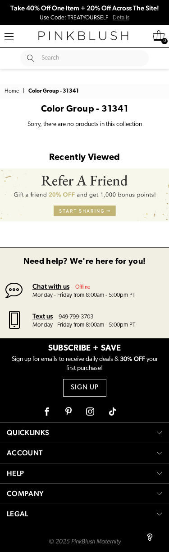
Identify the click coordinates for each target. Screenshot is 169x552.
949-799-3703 (76, 317)
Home (12, 91)
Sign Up (85, 387)
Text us (42, 316)
